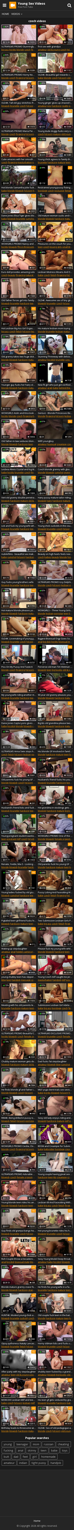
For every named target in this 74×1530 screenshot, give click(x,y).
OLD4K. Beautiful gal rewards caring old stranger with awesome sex (55, 74)
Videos (15, 13)
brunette (14, 105)
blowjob (5, 105)
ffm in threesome (26, 246)
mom (36, 1444)
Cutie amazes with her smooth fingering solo (18, 159)
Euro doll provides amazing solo (18, 272)
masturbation (25, 162)
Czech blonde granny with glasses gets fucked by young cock (55, 469)
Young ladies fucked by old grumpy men (18, 892)
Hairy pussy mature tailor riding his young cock (55, 497)
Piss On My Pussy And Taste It (17, 666)
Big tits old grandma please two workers (55, 723)
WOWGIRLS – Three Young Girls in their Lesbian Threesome (55, 610)
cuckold (24, 1318)
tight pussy (38, 1463)
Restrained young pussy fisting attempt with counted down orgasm (55, 187)
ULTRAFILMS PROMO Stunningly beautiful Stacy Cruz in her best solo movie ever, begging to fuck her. (18, 46)
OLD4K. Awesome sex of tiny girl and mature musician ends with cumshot (55, 300)
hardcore (56, 105)
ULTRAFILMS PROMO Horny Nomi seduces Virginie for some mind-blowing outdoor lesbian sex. (18, 74)
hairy (49, 500)
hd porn (30, 77)
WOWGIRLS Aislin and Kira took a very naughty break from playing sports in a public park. (18, 413)
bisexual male (66, 641)
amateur (42, 49)
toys (64, 1450)
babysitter (49, 1149)
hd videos (33, 838)
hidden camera (24, 951)
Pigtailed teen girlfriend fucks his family (18, 920)
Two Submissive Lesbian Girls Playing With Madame (55, 920)
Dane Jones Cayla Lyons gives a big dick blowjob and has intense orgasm (18, 723)
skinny (32, 1450)
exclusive (59, 190)
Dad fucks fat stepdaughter (52, 1061)
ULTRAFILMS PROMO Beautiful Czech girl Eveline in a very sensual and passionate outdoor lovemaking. (18, 1033)
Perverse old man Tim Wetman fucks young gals (55, 666)
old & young (53, 49)
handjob (16, 979)
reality (65, 105)
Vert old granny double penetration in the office (18, 497)
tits (54, 1177)
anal (40, 641)
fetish (53, 275)
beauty (11, 275)
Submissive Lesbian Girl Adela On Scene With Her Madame (55, 1005)
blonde (20, 49)
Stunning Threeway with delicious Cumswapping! (55, 356)
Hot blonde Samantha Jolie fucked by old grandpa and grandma (18, 187)
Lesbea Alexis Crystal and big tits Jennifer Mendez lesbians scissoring (18, 469)
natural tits (31, 275)
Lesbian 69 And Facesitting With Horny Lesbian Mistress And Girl (55, 1202)
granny (67, 472)
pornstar (58, 613)
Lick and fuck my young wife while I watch (18, 525)
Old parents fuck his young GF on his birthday (55, 864)
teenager (22, 1444)
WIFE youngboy (46, 441)
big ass (5, 49)
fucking (8, 1450)
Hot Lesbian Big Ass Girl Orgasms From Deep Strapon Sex (18, 328)
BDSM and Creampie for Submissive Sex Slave (55, 1146)
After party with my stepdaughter (18, 1371)
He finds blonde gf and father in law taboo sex (18, 1089)
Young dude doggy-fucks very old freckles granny (55, 131)
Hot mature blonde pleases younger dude (18, 610)
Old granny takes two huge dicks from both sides (18, 356)
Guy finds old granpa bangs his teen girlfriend (18, 1230)
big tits (12, 49)
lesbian (35, 331)
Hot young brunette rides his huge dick (55, 1230)
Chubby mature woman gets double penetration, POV (18, 1061)
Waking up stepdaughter (14, 948)
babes (47, 557)
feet (25, 1457)
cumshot (30, 218)
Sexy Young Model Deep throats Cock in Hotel (55, 1258)
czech (27, 49)
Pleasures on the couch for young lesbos (55, 243)
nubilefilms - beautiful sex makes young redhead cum (18, 554)
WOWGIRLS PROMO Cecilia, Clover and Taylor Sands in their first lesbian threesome (18, 1146)
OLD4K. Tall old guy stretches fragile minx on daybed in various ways (18, 102)
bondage (42, 190)
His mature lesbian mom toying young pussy (55, 328)
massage (26, 979)
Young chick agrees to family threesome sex (55, 159)
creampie (62, 444)
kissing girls (56, 246)
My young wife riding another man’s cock (18, 694)
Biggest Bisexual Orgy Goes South (55, 638)
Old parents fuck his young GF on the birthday (18, 779)
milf (19, 838)
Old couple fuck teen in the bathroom (55, 1315)
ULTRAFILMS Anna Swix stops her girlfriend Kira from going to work (18, 751)
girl (34, 1457)
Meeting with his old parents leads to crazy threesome (18, 1005)
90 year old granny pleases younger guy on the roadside (55, 694)
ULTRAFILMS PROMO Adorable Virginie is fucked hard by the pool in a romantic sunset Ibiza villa (18, 1174)
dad (16, 1457)
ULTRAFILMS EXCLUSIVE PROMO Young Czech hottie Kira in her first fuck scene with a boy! (55, 1033)
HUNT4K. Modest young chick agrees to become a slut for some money (18, 1315)
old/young (66, 134)
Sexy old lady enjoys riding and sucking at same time (55, 1117)
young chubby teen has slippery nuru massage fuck (18, 976)
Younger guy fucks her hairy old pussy (18, 384)
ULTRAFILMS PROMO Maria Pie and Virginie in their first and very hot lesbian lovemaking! (18, 131)
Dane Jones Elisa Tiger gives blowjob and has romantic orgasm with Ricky (18, 215)
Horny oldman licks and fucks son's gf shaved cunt (55, 1343)
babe (40, 77)
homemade (48, 1457)
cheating (63, 1444)
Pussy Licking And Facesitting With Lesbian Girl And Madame (55, 892)
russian (48, 1444)
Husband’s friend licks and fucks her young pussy (18, 807)
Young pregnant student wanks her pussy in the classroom (18, 835)
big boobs (57, 669)
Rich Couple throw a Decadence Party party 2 (18, 1258)
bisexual (51, 444)
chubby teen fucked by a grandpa (55, 1371)
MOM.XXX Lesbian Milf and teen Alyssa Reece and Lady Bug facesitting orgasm (18, 1399)
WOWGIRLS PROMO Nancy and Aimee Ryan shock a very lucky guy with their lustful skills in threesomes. (18, 243)
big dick (51, 359)
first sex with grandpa (49, 46)
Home (5, 13)
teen (68, 162)
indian (23, 1463)
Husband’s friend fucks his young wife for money (55, 779)
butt (6, 1457)
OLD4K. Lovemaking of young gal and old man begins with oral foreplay (18, 638)
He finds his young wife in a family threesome (55, 1286)
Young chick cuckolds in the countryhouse (55, 525)
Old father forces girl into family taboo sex (18, 300)
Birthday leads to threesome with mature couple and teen (18, 1427)
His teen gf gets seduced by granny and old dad (55, 1399)
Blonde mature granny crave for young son (18, 1286)
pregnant (11, 838)
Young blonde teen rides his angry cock (18, 1202)
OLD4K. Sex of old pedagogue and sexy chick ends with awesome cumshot (55, 1427)
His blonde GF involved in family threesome (55, 751)
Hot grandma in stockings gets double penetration (55, 807)
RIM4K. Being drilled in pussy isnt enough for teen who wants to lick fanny (18, 1117)
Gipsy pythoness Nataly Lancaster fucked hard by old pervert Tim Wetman (18, 1343)
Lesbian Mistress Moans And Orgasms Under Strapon (55, 272)
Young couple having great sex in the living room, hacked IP (55, 1174)
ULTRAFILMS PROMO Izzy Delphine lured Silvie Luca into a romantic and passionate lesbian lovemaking (55, 582)
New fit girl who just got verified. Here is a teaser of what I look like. (55, 384)
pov (49, 105)
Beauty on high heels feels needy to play (55, 554)
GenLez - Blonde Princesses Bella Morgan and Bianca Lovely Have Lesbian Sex (55, 413)
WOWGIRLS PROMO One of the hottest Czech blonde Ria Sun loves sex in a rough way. (55, 835)
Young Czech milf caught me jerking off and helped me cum (55, 976)
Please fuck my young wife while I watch (55, 948)
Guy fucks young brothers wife (17, 582)
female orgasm (62, 838)
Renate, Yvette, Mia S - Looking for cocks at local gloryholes (18, 864)
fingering (20, 77)
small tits (66, 246)
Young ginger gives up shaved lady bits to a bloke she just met (55, 102)
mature (57, 134)
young (8, 1444)
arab (49, 387)
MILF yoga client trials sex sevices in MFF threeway (55, 1089)
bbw (3, 979)
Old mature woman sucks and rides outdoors (55, 215)
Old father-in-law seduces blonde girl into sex (18, 441)
